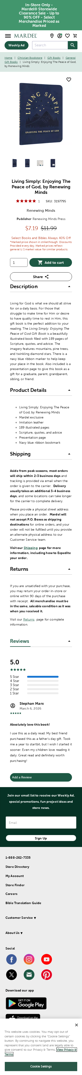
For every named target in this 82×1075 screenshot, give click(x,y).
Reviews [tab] (19, 641)
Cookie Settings (41, 1066)
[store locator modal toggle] (52, 35)
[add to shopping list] (69, 79)
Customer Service (19, 917)
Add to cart (54, 262)
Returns (29, 619)
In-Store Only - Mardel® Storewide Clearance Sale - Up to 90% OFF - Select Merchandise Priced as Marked (39, 15)
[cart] (75, 36)
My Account (14, 876)
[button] (41, 286)
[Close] (77, 1025)
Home (9, 57)
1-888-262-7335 (18, 857)
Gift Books (54, 57)
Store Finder (15, 885)
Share (38, 277)
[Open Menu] (8, 35)
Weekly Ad (16, 45)
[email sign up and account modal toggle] (59, 35)
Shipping (31, 548)
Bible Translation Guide (23, 903)
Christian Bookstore (30, 57)
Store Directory (17, 867)
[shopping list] (67, 35)
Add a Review (22, 777)
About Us (12, 933)
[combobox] (50, 45)
